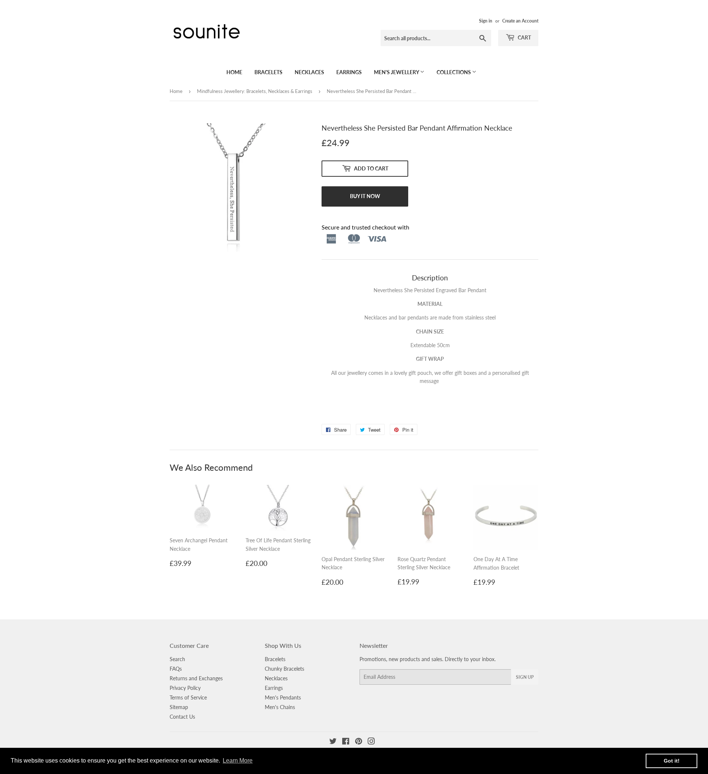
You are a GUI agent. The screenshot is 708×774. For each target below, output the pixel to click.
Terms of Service (188, 697)
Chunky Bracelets (284, 669)
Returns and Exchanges (196, 678)
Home (234, 72)
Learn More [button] (238, 760)
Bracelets (268, 72)
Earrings (349, 72)
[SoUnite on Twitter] (333, 742)
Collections (454, 72)
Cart (524, 37)
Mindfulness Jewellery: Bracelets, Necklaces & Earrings (254, 91)
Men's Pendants (283, 697)
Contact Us (182, 716)
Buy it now (365, 196)
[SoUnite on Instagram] (371, 742)
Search (177, 659)
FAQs (176, 669)
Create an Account (520, 21)
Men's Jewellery (397, 72)
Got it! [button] (672, 761)
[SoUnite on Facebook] (346, 742)
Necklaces (309, 72)
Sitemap (179, 707)
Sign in (485, 21)
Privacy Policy (185, 688)
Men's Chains (280, 707)
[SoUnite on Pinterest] (358, 742)
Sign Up (525, 677)
